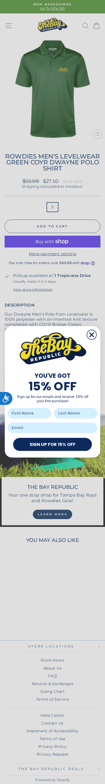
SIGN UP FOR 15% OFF (52, 444)
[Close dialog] (91, 334)
